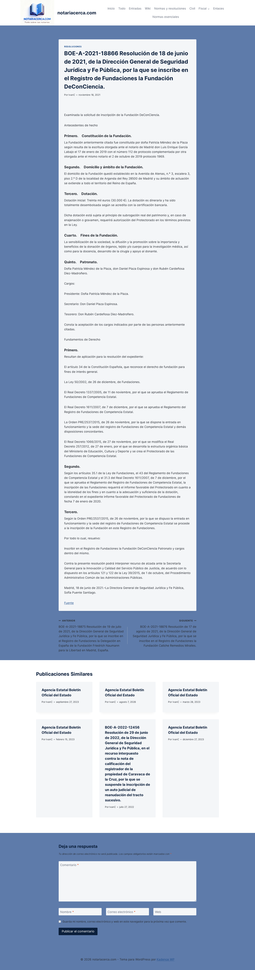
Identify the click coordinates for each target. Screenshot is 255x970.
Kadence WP (166, 959)
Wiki (148, 8)
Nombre (67, 912)
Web (158, 912)
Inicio (111, 8)
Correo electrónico (121, 912)
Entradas (135, 8)
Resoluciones (73, 46)
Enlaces (218, 8)
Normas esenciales (165, 17)
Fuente (69, 603)
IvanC (72, 94)
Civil (192, 8)
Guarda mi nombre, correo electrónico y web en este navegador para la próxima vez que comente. (124, 921)
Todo (121, 8)
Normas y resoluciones (170, 8)
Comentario (69, 865)
